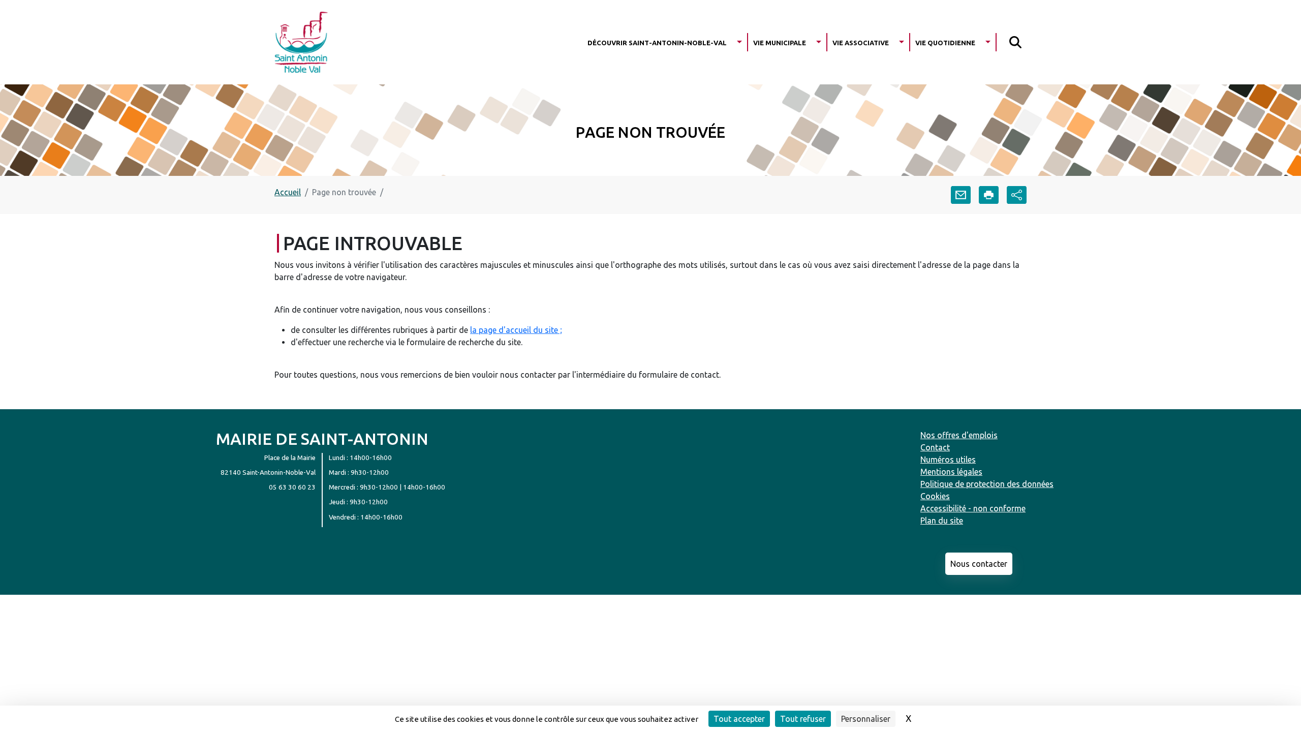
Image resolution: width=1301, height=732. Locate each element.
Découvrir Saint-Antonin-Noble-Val (657, 41)
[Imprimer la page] (989, 195)
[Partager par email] (961, 195)
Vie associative (860, 41)
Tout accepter (739, 718)
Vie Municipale (779, 41)
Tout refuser (803, 718)
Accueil (287, 192)
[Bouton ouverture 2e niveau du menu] (739, 42)
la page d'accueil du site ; (516, 329)
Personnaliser (865, 718)
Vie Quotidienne (945, 41)
